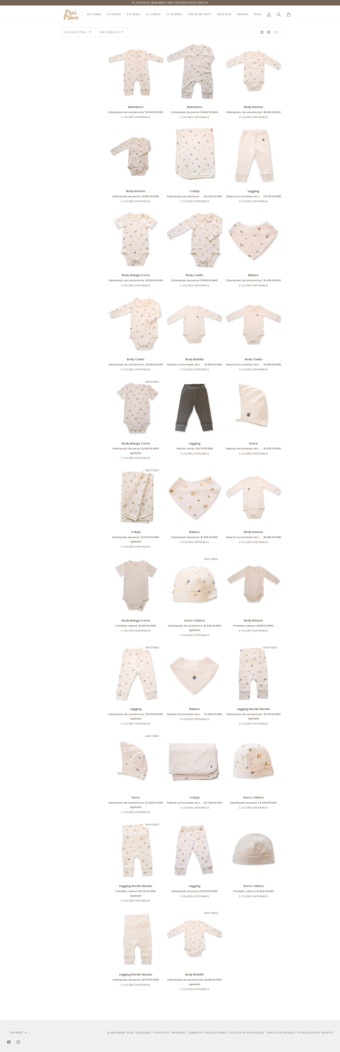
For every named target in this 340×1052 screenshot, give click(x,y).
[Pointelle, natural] (262, 118)
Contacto (161, 1032)
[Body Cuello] (194, 239)
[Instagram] (18, 1042)
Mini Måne (118, 1032)
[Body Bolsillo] (194, 323)
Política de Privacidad (247, 1032)
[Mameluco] (135, 71)
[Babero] (253, 239)
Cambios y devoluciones (207, 1032)
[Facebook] (9, 1042)
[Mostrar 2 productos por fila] (262, 32)
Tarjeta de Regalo (281, 1032)
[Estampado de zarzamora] (187, 636)
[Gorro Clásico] (253, 761)
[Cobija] (194, 155)
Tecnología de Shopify (315, 1032)
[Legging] (253, 155)
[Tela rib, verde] (249, 202)
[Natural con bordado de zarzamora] (256, 118)
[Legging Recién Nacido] (135, 938)
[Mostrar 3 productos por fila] (268, 32)
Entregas (179, 1032)
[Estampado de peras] (138, 118)
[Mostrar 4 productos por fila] (276, 32)
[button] (224, 15)
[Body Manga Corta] (135, 239)
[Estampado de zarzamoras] (132, 118)
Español (16, 1032)
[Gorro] (253, 407)
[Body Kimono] (253, 71)
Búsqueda (143, 1032)
